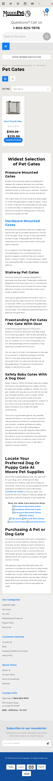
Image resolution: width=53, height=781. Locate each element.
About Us (6, 670)
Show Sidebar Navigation (26, 57)
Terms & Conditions (10, 679)
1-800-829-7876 (26, 28)
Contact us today (14, 491)
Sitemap (6, 683)
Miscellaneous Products (22, 65)
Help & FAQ (7, 655)
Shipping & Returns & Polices (15, 651)
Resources (6, 627)
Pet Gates (41, 65)
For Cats (6, 614)
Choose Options (13, 140)
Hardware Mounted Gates (22, 223)
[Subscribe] (48, 743)
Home (5, 65)
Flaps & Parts (8, 623)
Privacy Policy (8, 674)
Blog (4, 646)
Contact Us (7, 642)
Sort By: (6, 89)
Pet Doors (6, 609)
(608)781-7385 (8, 605)
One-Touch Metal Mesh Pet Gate (23, 121)
